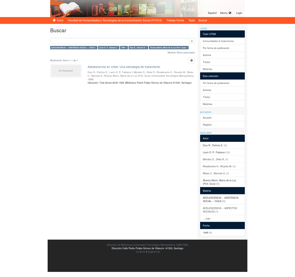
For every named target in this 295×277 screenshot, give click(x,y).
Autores (207, 55)
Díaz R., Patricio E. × (138, 47)
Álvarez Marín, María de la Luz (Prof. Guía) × (169, 47)
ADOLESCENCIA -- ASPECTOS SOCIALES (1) (220, 209)
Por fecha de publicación (216, 48)
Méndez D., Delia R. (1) (215, 159)
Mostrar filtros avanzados (181, 52)
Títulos (206, 62)
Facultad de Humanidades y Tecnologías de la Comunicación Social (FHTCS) (115, 20)
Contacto (141, 251)
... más (206, 218)
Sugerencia (154, 251)
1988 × (124, 47)
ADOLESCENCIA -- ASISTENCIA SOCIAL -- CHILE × (73, 47)
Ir (192, 41)
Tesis (191, 20)
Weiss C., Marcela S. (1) (216, 173)
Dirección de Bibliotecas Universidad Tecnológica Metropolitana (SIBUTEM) (147, 244)
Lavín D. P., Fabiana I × (108, 47)
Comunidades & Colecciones (218, 41)
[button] (219, 13)
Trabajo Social (175, 20)
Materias (207, 69)
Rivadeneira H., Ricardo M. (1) (219, 166)
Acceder (207, 117)
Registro (207, 124)
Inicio (60, 20)
